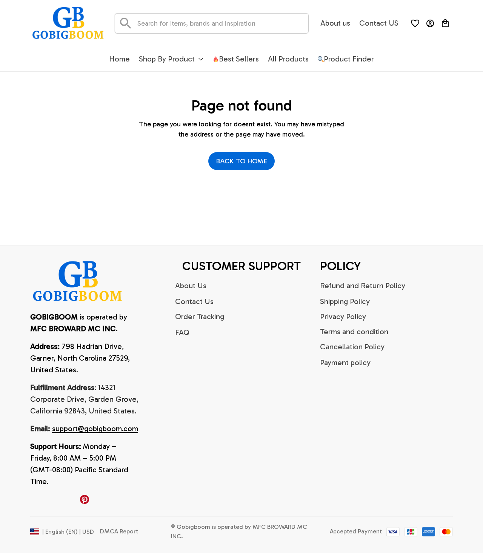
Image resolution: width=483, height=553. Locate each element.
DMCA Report (119, 531)
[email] (95, 429)
